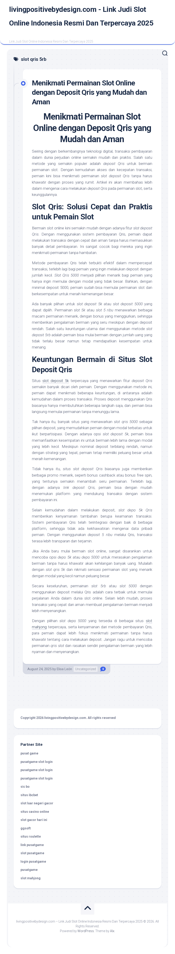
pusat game (29, 753)
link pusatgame (32, 845)
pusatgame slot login (37, 762)
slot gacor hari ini (34, 820)
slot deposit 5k (55, 380)
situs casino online (35, 811)
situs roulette (31, 836)
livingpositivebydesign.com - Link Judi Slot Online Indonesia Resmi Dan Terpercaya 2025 (81, 16)
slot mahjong (31, 878)
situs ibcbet (29, 795)
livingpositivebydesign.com (65, 718)
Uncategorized (85, 669)
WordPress (85, 931)
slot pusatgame (32, 853)
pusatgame (29, 870)
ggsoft (26, 828)
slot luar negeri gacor (37, 803)
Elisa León (64, 669)
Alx (112, 931)
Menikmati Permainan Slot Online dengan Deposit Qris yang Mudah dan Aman (89, 92)
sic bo (25, 786)
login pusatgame (33, 861)
